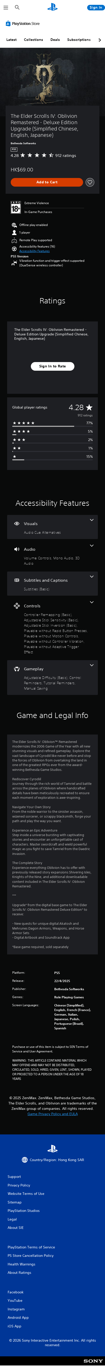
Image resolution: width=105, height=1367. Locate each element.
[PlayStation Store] (23, 23)
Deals (55, 39)
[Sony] (93, 1364)
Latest (11, 39)
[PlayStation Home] (52, 7)
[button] (34, 251)
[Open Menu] (5, 7)
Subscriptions (79, 39)
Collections (33, 39)
